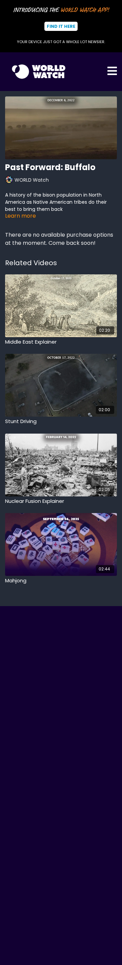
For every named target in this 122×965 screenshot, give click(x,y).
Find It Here (61, 26)
